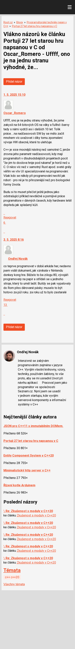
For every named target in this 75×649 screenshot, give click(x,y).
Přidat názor (14, 81)
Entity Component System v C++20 (28, 455)
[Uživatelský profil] (8, 108)
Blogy (19, 22)
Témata (12, 570)
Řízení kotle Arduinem (19, 485)
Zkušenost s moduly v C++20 (36, 515)
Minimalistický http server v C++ (27, 470)
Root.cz (8, 22)
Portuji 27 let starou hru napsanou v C (34, 26)
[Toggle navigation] (69, 7)
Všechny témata (14, 584)
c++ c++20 (12, 577)
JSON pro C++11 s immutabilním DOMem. (33, 426)
